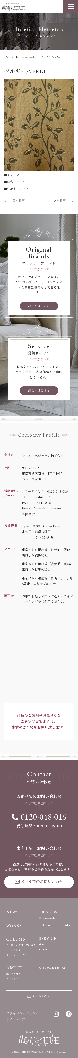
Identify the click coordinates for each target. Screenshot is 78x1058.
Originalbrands (47, 917)
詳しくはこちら (39, 306)
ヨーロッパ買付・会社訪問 (20, 945)
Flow (41, 944)
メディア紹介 (13, 950)
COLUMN (16, 939)
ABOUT (14, 967)
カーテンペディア (15, 955)
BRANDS (48, 912)
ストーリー (12, 978)
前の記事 (18, 200)
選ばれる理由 (13, 973)
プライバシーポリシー (22, 1013)
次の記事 (59, 200)
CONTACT (42, 996)
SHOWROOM (52, 967)
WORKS (14, 925)
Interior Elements (55, 925)
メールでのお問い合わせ (42, 881)
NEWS (12, 912)
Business (43, 949)
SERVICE (48, 938)
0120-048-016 (43, 816)
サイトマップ (15, 1019)
